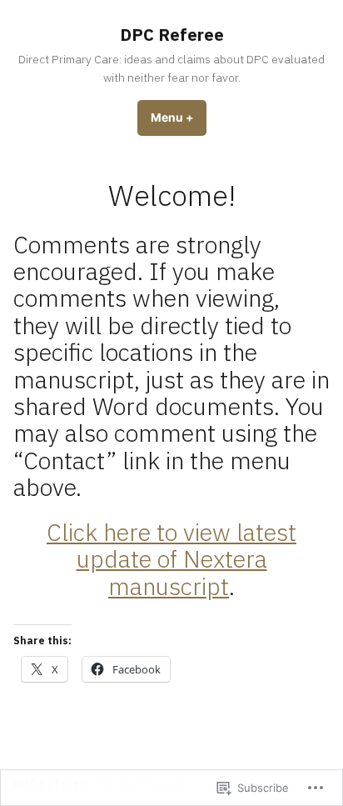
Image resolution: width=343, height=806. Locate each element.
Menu (178, 117)
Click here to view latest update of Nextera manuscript (171, 559)
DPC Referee (172, 34)
